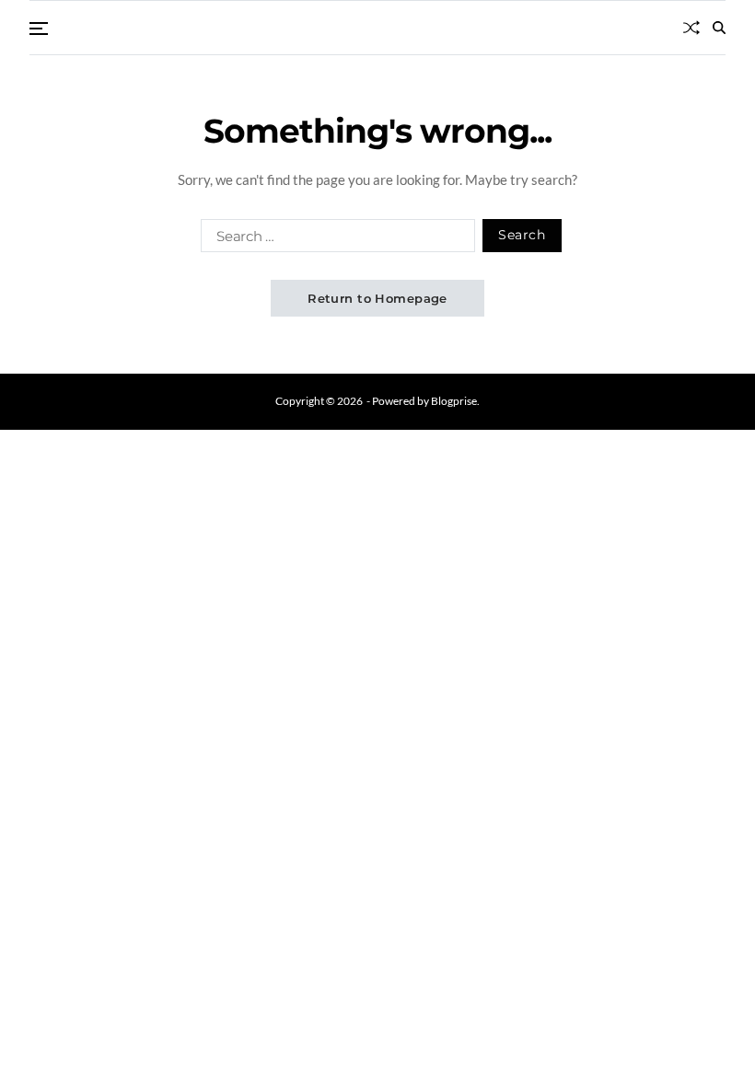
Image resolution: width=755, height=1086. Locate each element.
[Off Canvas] (38, 28)
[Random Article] (691, 27)
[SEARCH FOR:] (334, 239)
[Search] (719, 27)
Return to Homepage (377, 298)
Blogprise (454, 401)
